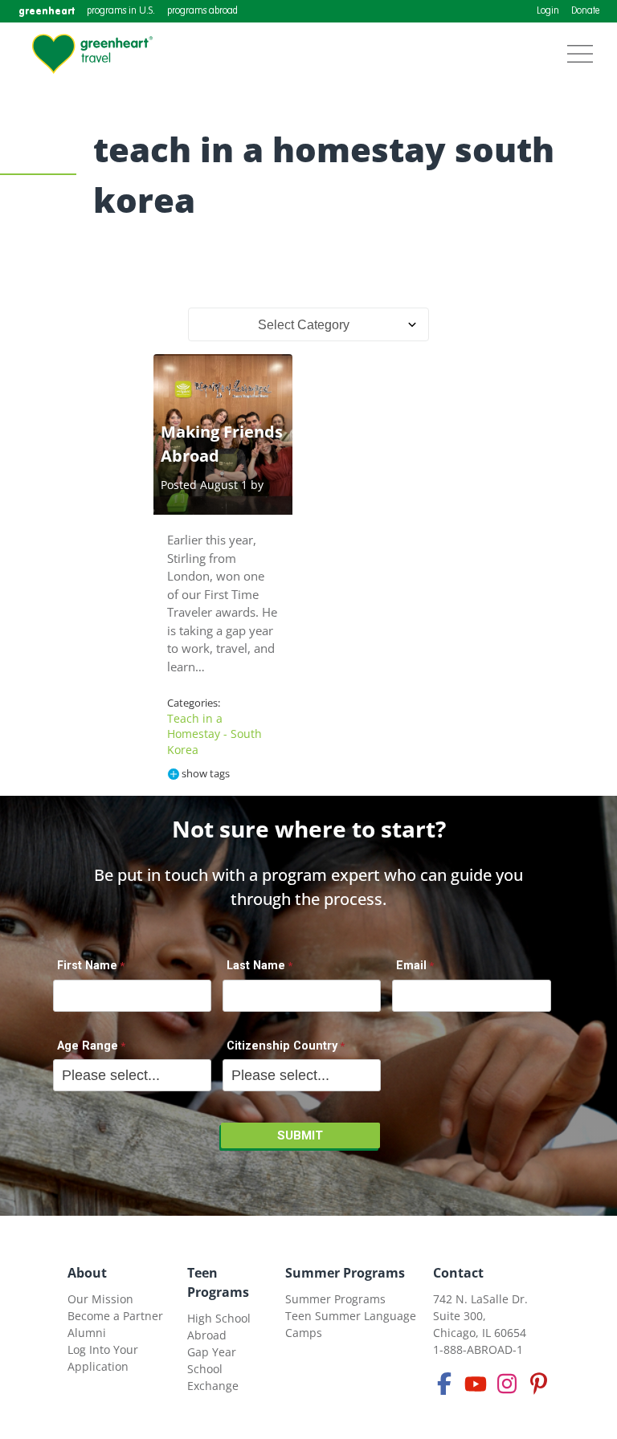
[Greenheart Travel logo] (92, 53)
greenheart (46, 11)
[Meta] (444, 1383)
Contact (458, 1273)
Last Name (256, 965)
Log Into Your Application (102, 1358)
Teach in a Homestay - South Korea (214, 734)
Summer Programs (345, 1273)
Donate (585, 11)
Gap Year (211, 1352)
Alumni (86, 1332)
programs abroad (202, 11)
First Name (87, 965)
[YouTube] (475, 1383)
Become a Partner (115, 1315)
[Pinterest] (538, 1383)
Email (411, 965)
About (87, 1273)
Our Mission (100, 1299)
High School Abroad (219, 1327)
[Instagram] (507, 1383)
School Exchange (213, 1377)
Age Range (87, 1046)
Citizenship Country (282, 1046)
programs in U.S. (121, 11)
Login (548, 11)
